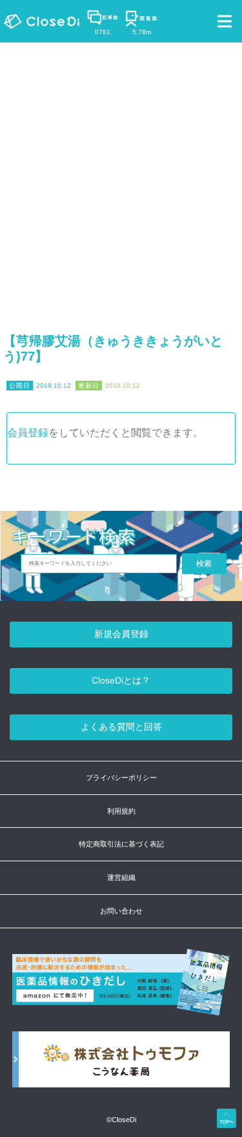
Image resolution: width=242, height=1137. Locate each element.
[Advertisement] (121, 170)
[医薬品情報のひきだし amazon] (121, 989)
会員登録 (27, 432)
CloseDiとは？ (121, 680)
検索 (204, 563)
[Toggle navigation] (224, 21)
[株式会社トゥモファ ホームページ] (121, 1066)
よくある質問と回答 (121, 726)
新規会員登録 (121, 634)
